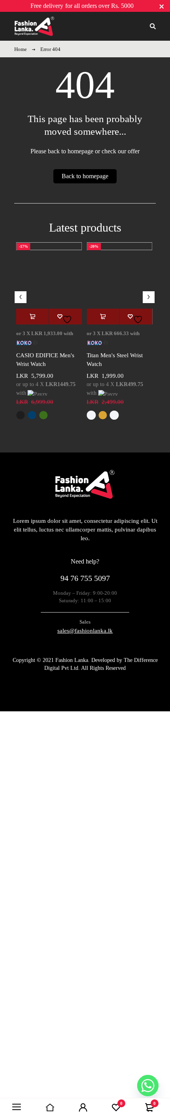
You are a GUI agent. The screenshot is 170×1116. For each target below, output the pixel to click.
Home (20, 49)
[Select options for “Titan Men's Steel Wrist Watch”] (103, 316)
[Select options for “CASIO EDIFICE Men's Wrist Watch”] (32, 316)
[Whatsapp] (148, 1085)
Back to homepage (85, 176)
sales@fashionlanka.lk (85, 631)
